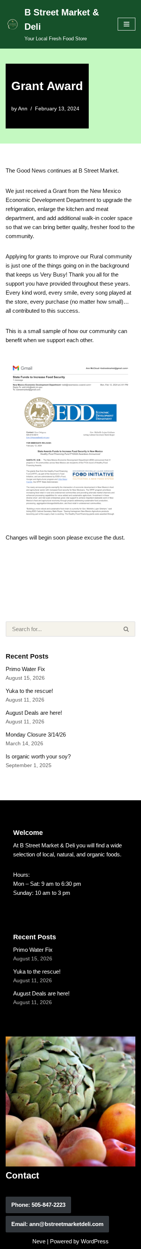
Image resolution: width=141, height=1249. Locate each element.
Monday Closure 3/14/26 (36, 734)
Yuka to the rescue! (29, 691)
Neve (38, 1241)
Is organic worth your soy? (38, 756)
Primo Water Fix (25, 669)
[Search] (126, 629)
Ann (22, 109)
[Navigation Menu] (126, 24)
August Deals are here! (34, 712)
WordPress (95, 1241)
